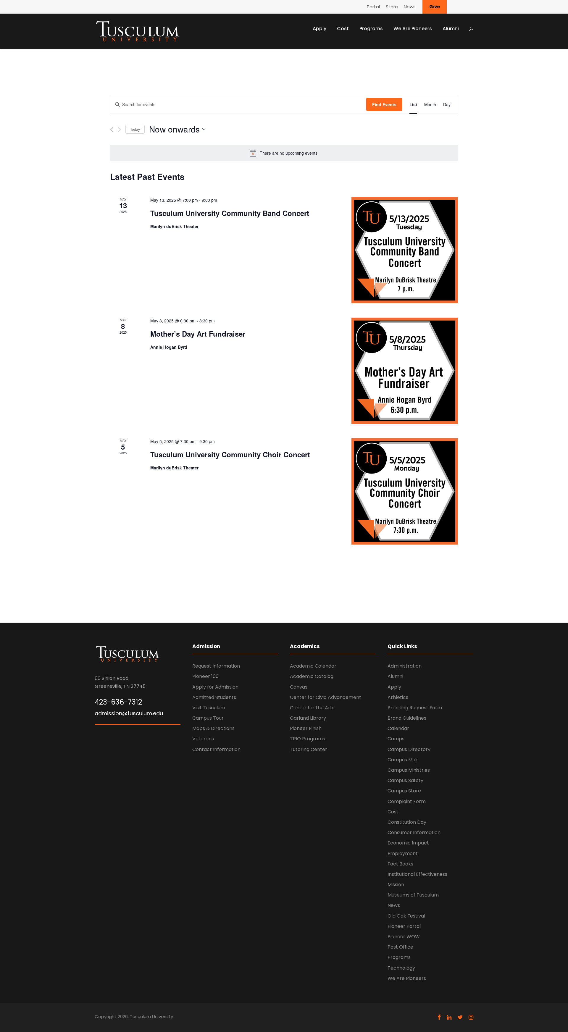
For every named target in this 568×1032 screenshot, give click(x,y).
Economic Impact (408, 842)
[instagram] (471, 1017)
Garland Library (308, 718)
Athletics (398, 697)
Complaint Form (407, 801)
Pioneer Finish (306, 728)
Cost (343, 28)
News (410, 7)
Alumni (451, 28)
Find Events (384, 104)
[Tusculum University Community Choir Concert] (404, 491)
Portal (373, 7)
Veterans (203, 738)
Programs (371, 28)
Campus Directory (409, 749)
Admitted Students (214, 697)
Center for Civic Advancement (325, 697)
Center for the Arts (312, 707)
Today (135, 129)
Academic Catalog (311, 676)
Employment (403, 853)
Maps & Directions (213, 728)
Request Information (216, 666)
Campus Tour (208, 718)
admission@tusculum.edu (129, 713)
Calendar (398, 728)
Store (392, 7)
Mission (396, 884)
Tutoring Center (308, 749)
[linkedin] (449, 1017)
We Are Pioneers (412, 28)
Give (434, 7)
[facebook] (439, 1017)
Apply (319, 28)
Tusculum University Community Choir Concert (230, 454)
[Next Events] (119, 130)
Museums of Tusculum (413, 895)
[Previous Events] (111, 130)
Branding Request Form (415, 707)
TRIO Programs (307, 738)
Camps (396, 738)
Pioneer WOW (404, 936)
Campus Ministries (409, 770)
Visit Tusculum (208, 707)
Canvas (298, 687)
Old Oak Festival (406, 916)
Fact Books (400, 863)
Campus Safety (405, 780)
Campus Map (403, 759)
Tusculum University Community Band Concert (229, 213)
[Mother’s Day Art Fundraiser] (404, 370)
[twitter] (460, 1017)
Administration (405, 666)
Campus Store (404, 790)
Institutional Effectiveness (417, 874)
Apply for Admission (215, 687)
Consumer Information (414, 832)
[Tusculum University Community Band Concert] (404, 250)
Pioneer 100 (205, 676)
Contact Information (216, 749)
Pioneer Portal (404, 926)
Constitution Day (407, 822)
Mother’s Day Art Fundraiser (197, 334)
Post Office (400, 947)
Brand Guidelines (407, 718)
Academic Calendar (313, 666)
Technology (401, 968)
